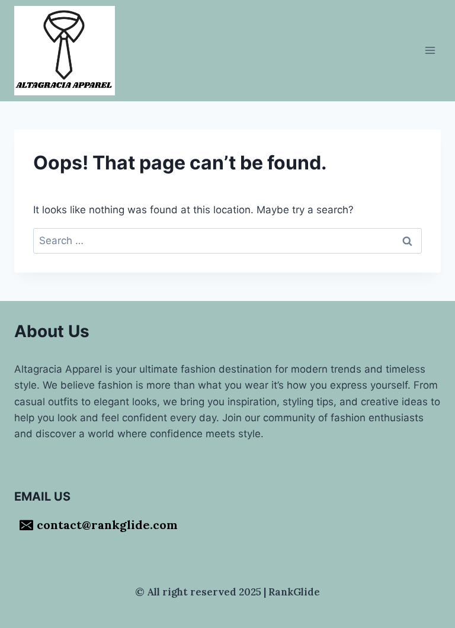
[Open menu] (430, 50)
